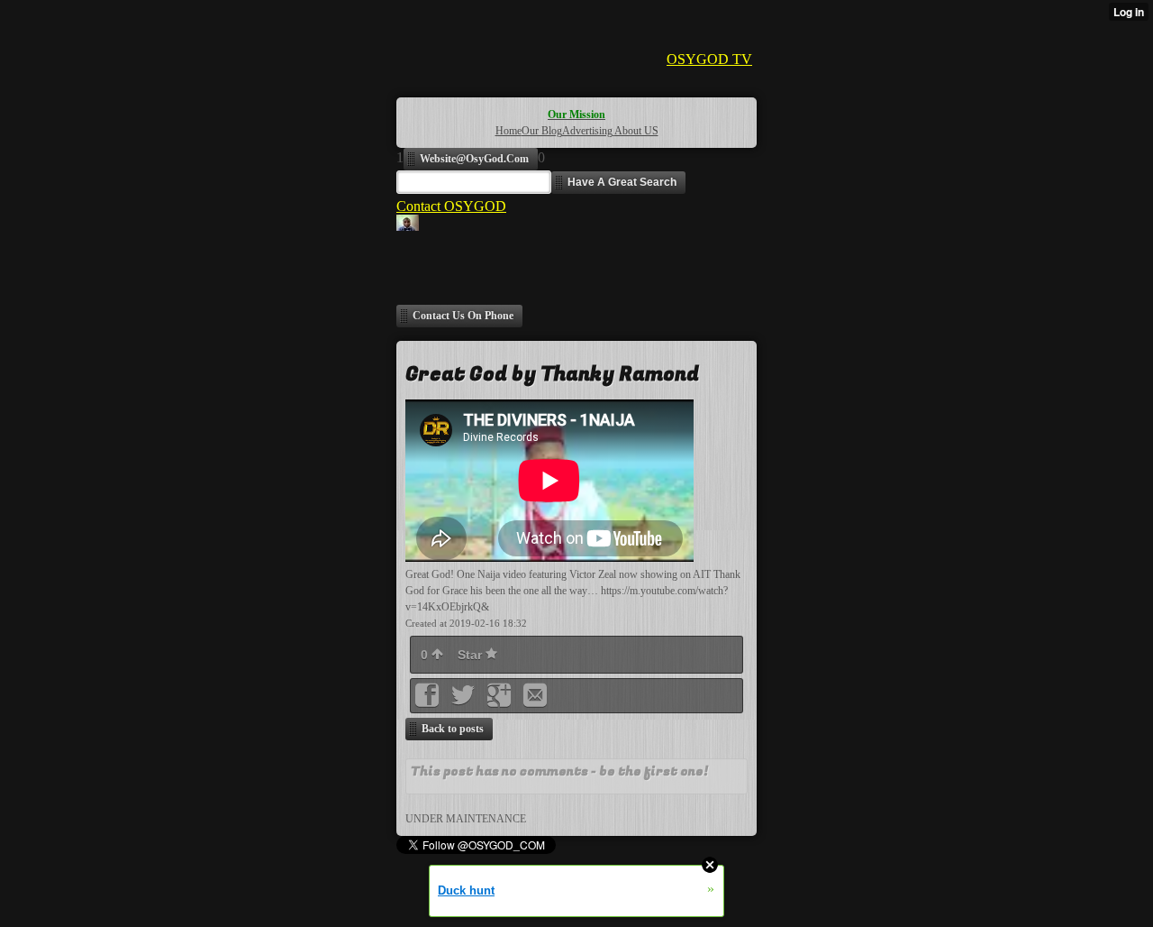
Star (472, 654)
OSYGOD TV (709, 59)
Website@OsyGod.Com (474, 158)
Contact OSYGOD (451, 206)
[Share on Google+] (500, 701)
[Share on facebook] (428, 701)
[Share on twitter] (464, 701)
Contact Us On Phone (463, 315)
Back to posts (453, 728)
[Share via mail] (535, 701)
